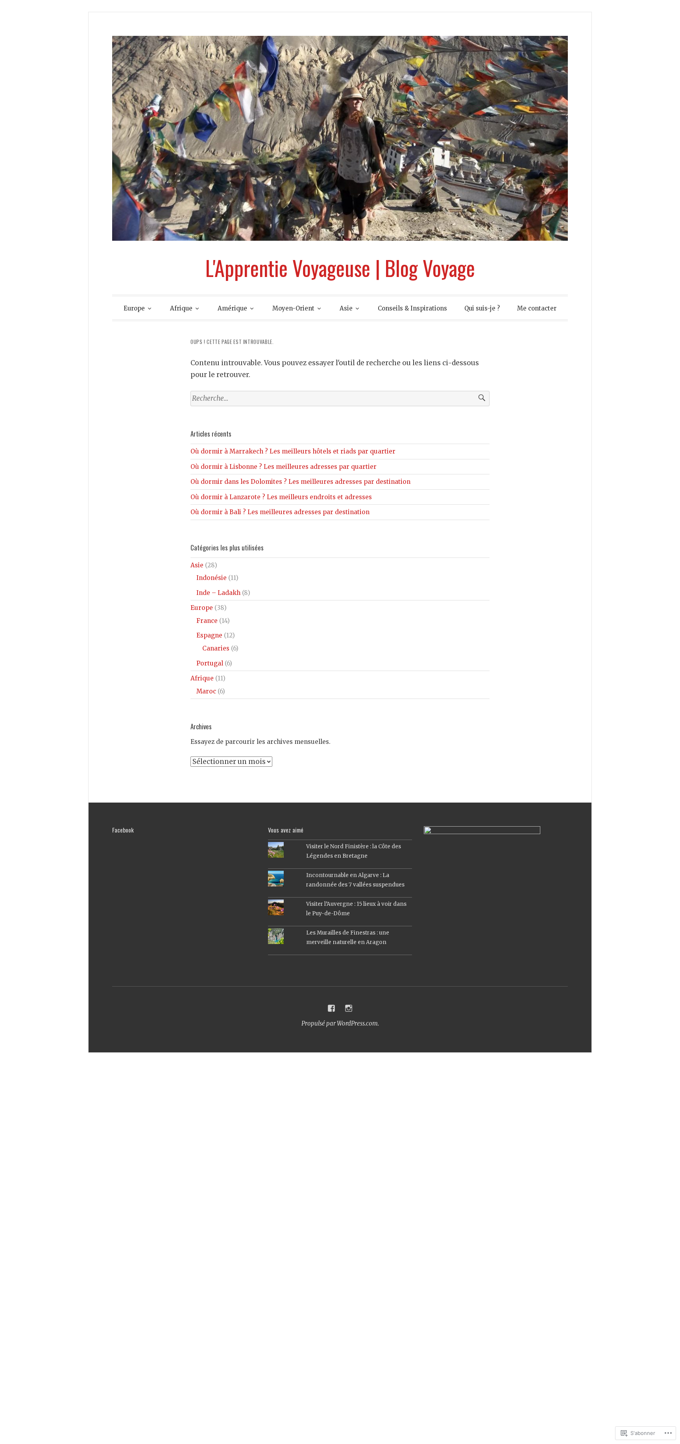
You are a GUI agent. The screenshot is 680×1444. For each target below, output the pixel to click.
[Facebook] (331, 1008)
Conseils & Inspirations (412, 308)
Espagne (209, 635)
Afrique (181, 308)
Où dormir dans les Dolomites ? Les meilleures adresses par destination (300, 481)
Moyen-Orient (293, 308)
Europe (134, 308)
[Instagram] (349, 1008)
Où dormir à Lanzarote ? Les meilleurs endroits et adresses (281, 497)
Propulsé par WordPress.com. (340, 1023)
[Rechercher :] (340, 398)
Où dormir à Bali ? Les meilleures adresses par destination (280, 512)
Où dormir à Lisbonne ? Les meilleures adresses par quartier (283, 466)
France (207, 620)
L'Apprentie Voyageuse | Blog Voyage (340, 267)
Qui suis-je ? (482, 308)
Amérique (232, 308)
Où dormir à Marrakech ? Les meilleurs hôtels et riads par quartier (292, 451)
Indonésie (211, 578)
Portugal (209, 663)
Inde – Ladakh (218, 593)
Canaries (215, 648)
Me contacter (536, 308)
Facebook (123, 829)
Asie (346, 308)
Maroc (206, 691)
